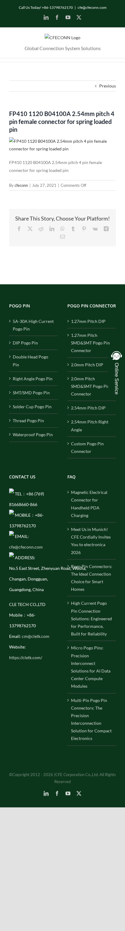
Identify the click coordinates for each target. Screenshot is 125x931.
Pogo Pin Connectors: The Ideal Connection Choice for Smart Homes (91, 578)
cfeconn (21, 185)
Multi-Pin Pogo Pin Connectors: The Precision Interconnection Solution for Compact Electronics (91, 719)
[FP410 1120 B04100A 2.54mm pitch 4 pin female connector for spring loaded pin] (62, 141)
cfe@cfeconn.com (92, 7)
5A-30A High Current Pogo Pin (33, 325)
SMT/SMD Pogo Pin (31, 392)
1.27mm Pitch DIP (88, 321)
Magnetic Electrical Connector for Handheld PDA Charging (89, 504)
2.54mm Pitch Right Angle (89, 425)
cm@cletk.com (35, 636)
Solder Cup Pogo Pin (32, 406)
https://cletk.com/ (25, 657)
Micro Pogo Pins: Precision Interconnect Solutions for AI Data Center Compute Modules (90, 667)
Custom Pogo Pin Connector (87, 447)
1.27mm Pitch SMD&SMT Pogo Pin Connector (90, 343)
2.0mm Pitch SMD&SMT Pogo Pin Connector (90, 386)
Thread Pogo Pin (28, 420)
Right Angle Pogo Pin (32, 378)
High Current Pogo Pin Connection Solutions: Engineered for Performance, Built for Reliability (91, 618)
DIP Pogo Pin (25, 342)
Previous (107, 85)
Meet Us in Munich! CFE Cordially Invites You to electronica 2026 (91, 541)
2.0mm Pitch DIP (87, 364)
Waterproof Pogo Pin (33, 434)
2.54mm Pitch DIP (88, 407)
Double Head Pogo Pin (30, 360)
